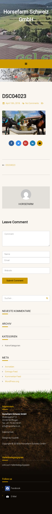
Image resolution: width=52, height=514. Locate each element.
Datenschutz (8, 432)
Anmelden (9, 367)
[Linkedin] (32, 143)
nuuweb (15, 438)
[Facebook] (11, 143)
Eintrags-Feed (11, 371)
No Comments (32, 103)
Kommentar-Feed (13, 376)
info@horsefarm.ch (11, 426)
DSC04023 (10, 165)
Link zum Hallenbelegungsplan (16, 465)
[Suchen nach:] (26, 298)
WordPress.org (12, 381)
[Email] (39, 143)
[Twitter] (18, 143)
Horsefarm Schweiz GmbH (26, 16)
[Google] (25, 143)
